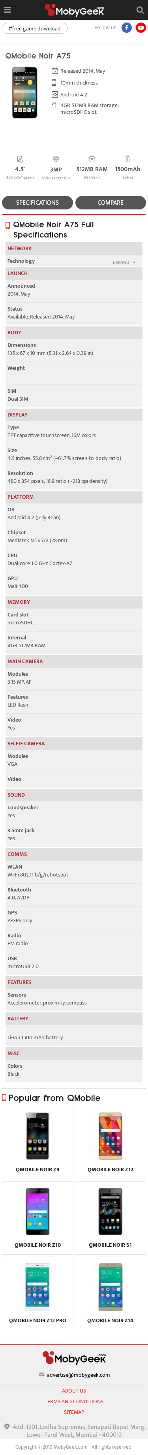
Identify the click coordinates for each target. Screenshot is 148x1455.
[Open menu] (7, 10)
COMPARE (110, 203)
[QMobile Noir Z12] (110, 1158)
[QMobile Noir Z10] (38, 1233)
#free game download (35, 28)
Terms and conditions (74, 1401)
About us (74, 1390)
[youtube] (141, 28)
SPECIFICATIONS (37, 203)
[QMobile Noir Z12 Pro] (38, 1309)
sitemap (74, 1412)
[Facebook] (127, 28)
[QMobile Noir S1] (110, 1233)
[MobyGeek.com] (74, 10)
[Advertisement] (74, 1445)
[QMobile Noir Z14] (110, 1309)
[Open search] (140, 10)
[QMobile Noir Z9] (38, 1158)
